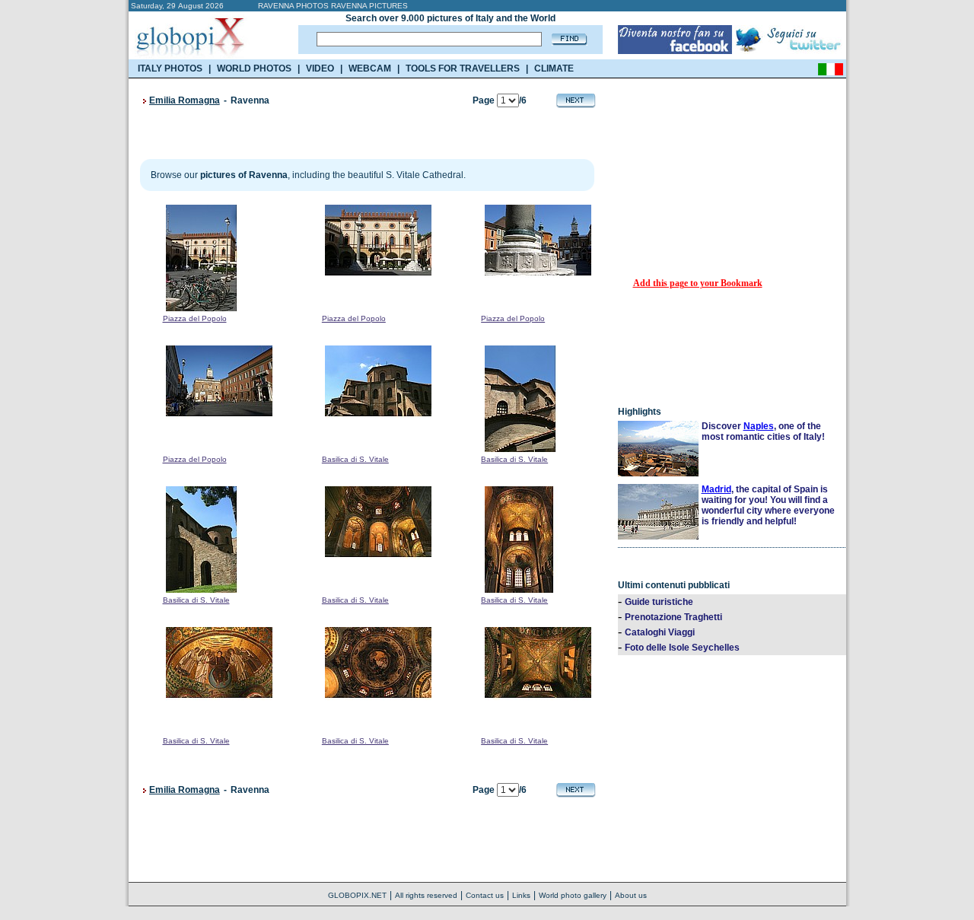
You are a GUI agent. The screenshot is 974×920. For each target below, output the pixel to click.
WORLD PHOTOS (254, 68)
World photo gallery (572, 895)
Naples (758, 426)
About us (631, 895)
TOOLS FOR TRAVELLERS (463, 68)
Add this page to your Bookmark (697, 283)
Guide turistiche (659, 602)
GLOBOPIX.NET (357, 895)
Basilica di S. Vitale (355, 459)
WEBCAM (370, 68)
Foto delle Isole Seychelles (682, 647)
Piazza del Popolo (195, 318)
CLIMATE (554, 68)
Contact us (485, 895)
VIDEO (320, 68)
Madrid (716, 489)
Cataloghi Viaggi (660, 632)
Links (521, 895)
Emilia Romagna (184, 100)
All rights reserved (426, 895)
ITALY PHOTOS (170, 68)
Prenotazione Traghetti (673, 617)
